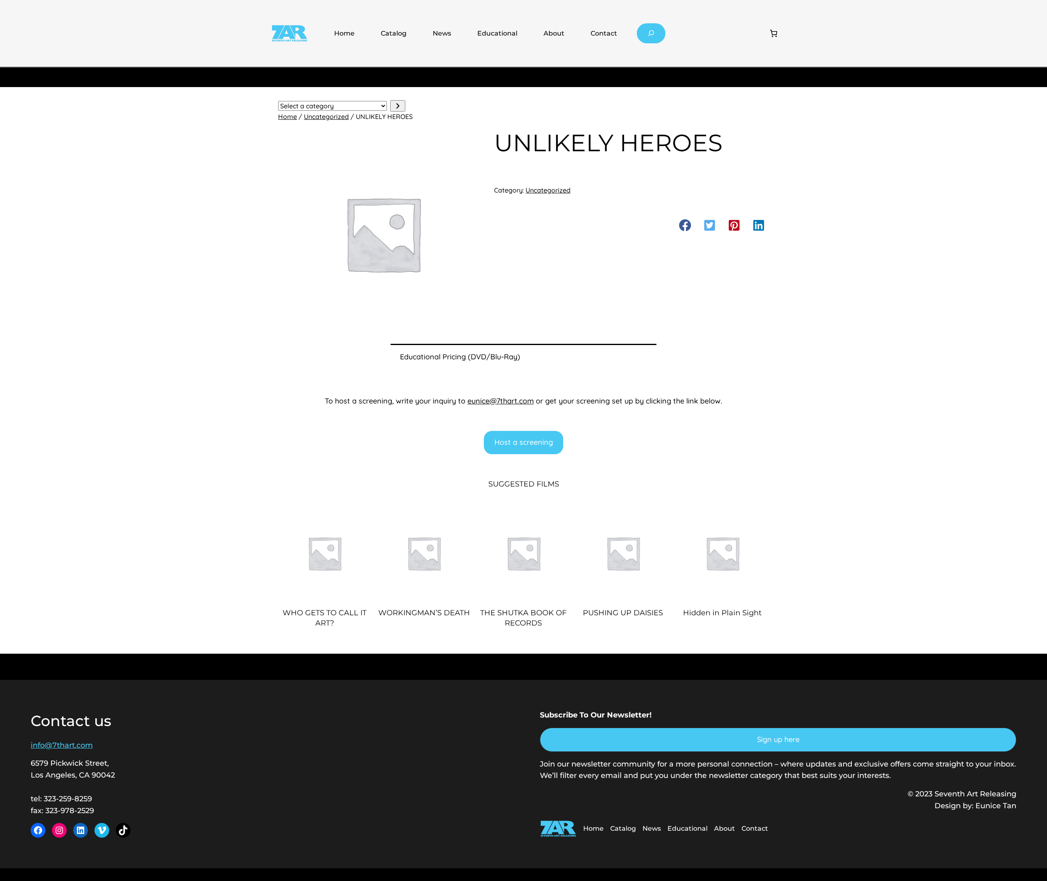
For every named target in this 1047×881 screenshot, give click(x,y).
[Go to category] (397, 106)
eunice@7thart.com (500, 401)
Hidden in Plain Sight (722, 612)
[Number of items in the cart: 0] (773, 33)
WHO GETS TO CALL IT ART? (324, 618)
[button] (685, 225)
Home (344, 33)
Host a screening (523, 442)
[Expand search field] (651, 33)
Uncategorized (326, 116)
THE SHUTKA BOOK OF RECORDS (523, 618)
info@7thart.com (62, 745)
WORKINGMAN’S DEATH (424, 612)
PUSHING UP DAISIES (623, 612)
